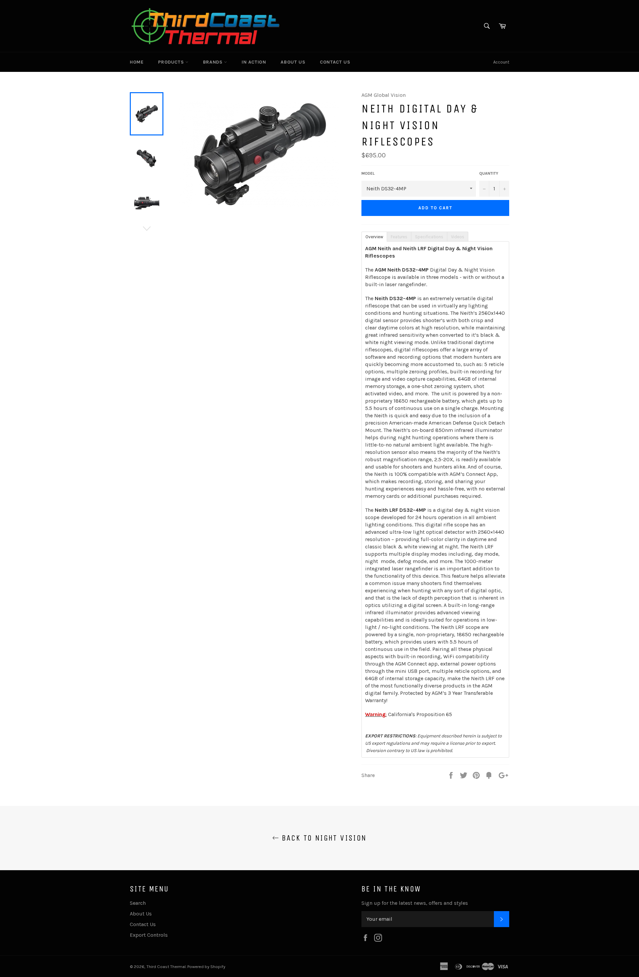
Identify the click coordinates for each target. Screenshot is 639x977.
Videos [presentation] (457, 236)
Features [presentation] (399, 236)
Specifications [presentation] (429, 236)
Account (501, 62)
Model (368, 173)
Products (171, 62)
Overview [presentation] (374, 236)
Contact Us (335, 62)
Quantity (488, 173)
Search (138, 903)
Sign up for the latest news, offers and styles (414, 903)
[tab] (374, 236)
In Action (254, 62)
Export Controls (149, 935)
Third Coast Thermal (166, 966)
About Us (293, 62)
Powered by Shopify (206, 966)
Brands (213, 62)
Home (136, 62)
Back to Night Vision (322, 838)
